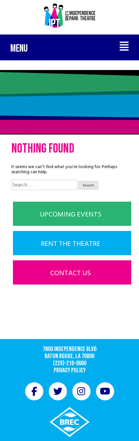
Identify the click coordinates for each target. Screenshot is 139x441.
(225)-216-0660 (69, 363)
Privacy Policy (70, 370)
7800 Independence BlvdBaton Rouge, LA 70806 (70, 352)
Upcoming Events (71, 214)
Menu (19, 48)
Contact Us (70, 273)
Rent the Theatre (70, 243)
